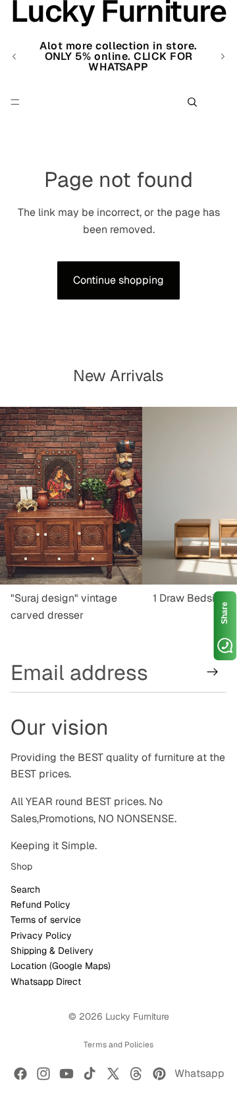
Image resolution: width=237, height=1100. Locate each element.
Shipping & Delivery (52, 950)
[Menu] (15, 102)
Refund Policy (40, 904)
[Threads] (136, 1074)
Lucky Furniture (137, 1016)
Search (25, 889)
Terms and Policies (118, 1044)
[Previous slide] (14, 56)
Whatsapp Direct (46, 981)
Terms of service (46, 920)
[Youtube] (66, 1074)
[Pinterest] (159, 1074)
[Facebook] (20, 1074)
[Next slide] (222, 56)
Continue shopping (118, 280)
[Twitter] (113, 1074)
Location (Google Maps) (61, 966)
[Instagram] (43, 1074)
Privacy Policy (41, 935)
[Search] (192, 102)
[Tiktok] (89, 1074)
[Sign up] (212, 672)
